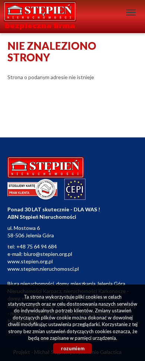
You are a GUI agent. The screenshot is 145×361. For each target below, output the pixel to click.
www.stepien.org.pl (30, 261)
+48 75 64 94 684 (36, 246)
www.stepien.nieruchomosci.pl (43, 269)
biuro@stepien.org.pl (48, 254)
